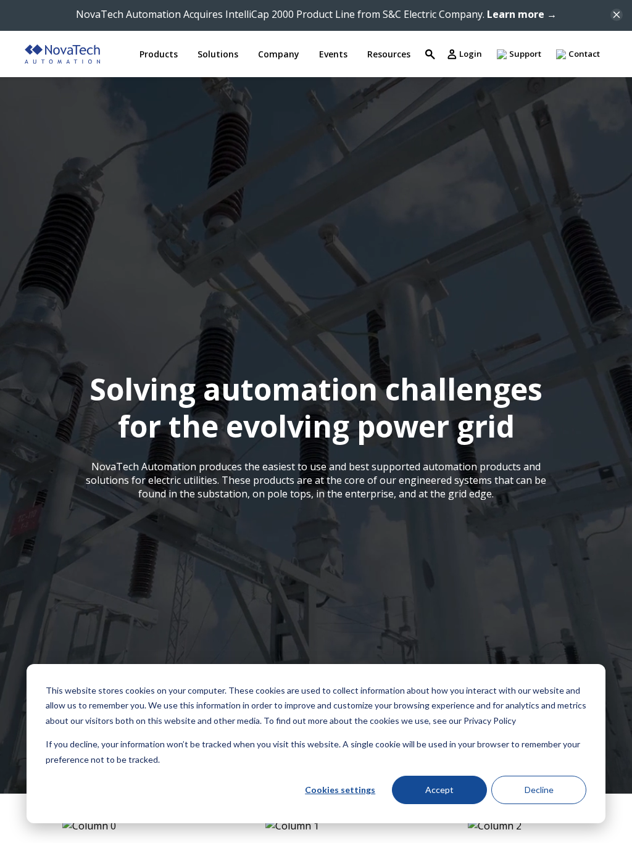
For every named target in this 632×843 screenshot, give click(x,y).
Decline (539, 789)
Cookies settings (340, 789)
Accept (439, 789)
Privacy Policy (490, 720)
